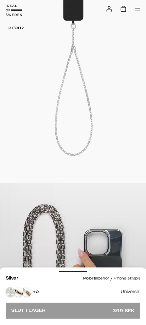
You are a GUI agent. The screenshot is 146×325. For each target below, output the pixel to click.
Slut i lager (73, 310)
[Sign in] (109, 9)
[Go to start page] (14, 10)
